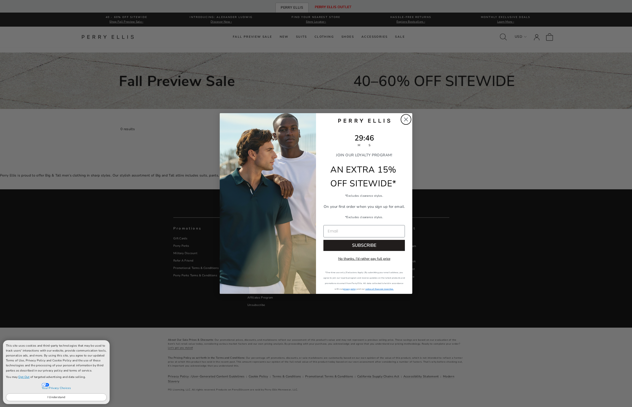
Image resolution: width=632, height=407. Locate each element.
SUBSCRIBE (364, 245)
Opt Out (23, 377)
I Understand (56, 397)
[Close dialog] (406, 119)
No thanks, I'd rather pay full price (364, 258)
